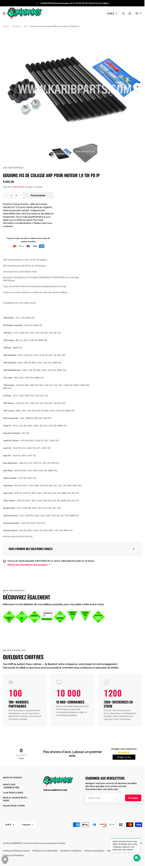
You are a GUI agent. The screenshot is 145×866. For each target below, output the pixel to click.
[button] (4, 13)
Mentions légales (115, 853)
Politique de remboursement (16, 853)
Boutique (16, 26)
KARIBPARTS (16, 846)
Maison (6, 26)
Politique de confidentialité (44, 853)
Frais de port (18, 187)
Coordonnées (132, 853)
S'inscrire (131, 800)
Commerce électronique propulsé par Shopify (44, 846)
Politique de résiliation (13, 858)
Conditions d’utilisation (71, 853)
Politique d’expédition (94, 853)
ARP (25, 26)
